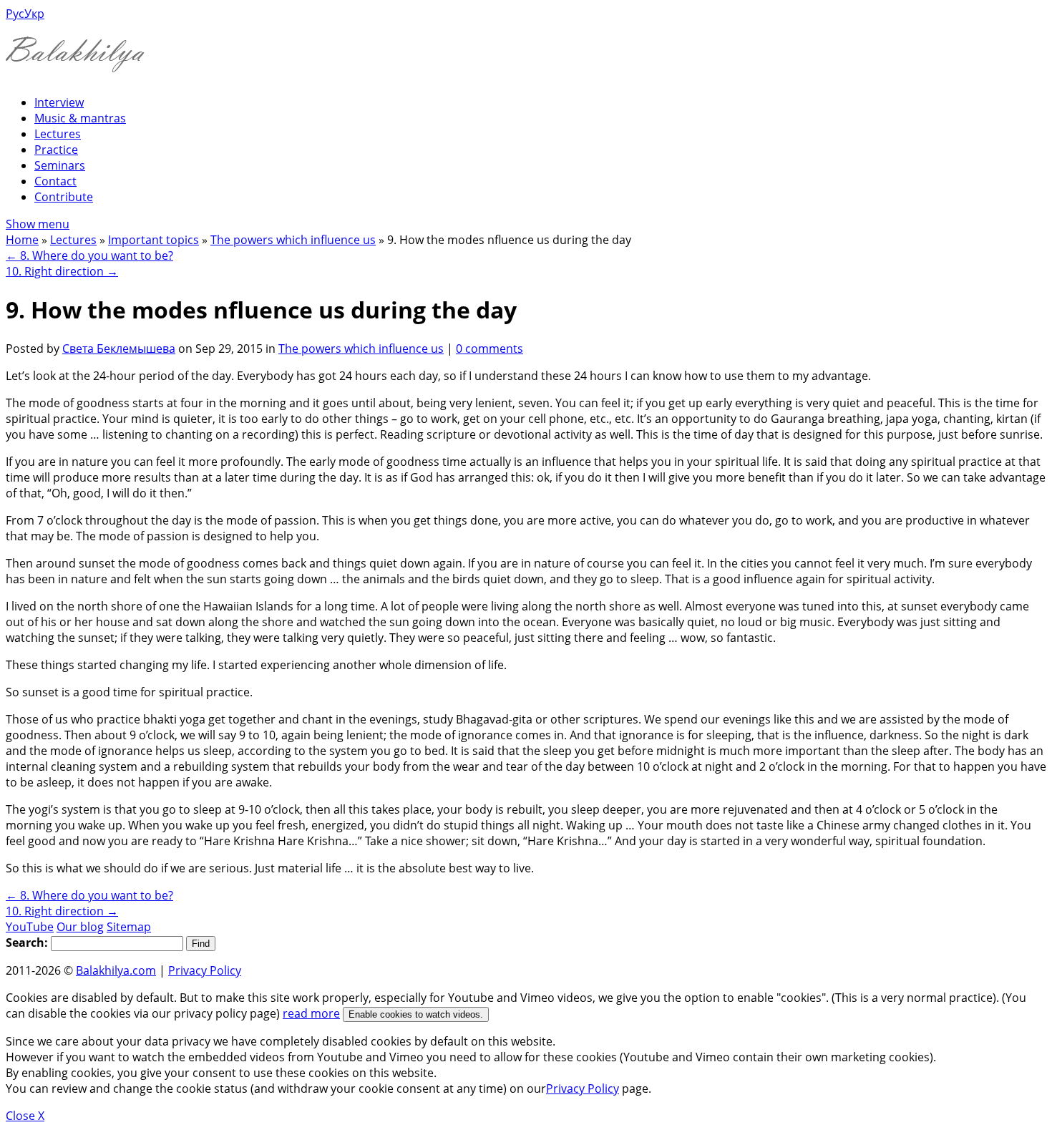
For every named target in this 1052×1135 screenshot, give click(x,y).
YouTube (30, 927)
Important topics (153, 240)
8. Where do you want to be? (89, 255)
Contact (55, 181)
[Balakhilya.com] (75, 63)
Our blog (80, 927)
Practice (56, 149)
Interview (59, 102)
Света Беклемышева (118, 348)
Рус (15, 13)
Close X (25, 1116)
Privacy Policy (204, 970)
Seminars (59, 165)
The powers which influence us (293, 240)
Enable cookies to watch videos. (416, 1014)
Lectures (57, 134)
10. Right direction (62, 271)
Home (22, 240)
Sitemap (129, 927)
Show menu (37, 224)
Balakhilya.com (116, 970)
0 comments (489, 348)
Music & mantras (80, 118)
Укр (34, 13)
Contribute (63, 197)
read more (311, 1013)
